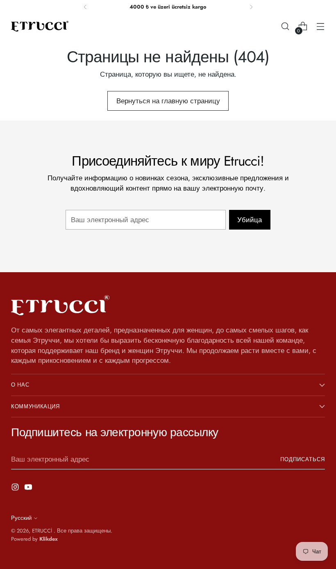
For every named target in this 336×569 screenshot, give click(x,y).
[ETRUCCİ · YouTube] (29, 488)
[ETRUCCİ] (39, 26)
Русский (21, 518)
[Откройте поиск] (285, 26)
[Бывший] (85, 7)
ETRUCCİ (43, 531)
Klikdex (48, 539)
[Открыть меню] (320, 26)
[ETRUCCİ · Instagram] (16, 488)
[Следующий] (251, 7)
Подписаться (302, 459)
